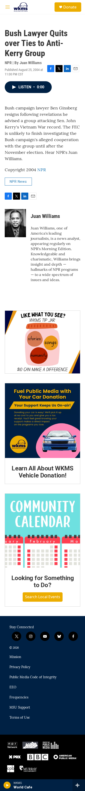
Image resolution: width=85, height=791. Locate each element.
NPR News (18, 181)
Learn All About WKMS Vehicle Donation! (42, 472)
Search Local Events (42, 596)
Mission (15, 657)
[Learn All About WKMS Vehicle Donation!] (42, 420)
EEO (12, 687)
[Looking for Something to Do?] (42, 531)
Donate (69, 7)
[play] (7, 785)
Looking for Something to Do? (42, 581)
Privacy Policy (19, 667)
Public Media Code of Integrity (32, 677)
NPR (41, 169)
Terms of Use (19, 718)
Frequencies (18, 697)
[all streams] (78, 785)
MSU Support (19, 708)
